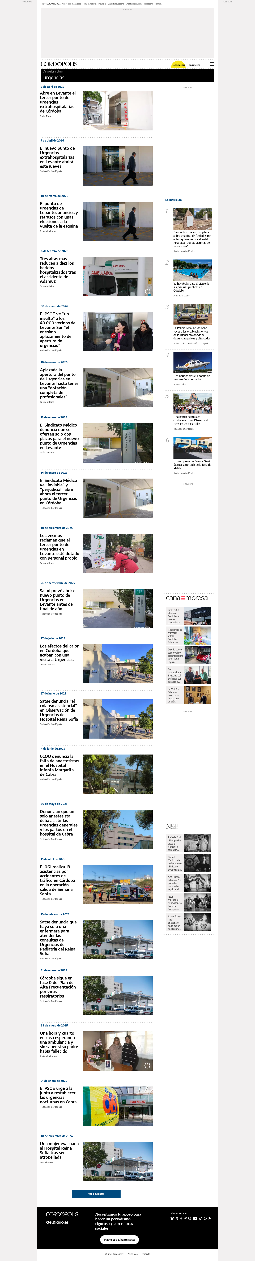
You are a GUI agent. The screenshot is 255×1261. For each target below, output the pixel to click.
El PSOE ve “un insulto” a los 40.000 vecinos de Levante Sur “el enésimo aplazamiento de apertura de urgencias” (57, 329)
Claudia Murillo (47, 664)
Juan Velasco (46, 1162)
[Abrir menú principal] (212, 64)
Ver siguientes (96, 1193)
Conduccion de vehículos (71, 4)
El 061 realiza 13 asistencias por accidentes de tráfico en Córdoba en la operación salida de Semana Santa (57, 880)
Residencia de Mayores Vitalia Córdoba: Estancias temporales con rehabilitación (175, 636)
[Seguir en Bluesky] (172, 1218)
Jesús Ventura (47, 452)
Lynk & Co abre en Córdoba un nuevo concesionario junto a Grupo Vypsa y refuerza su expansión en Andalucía (175, 616)
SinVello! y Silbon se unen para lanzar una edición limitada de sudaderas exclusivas (173, 695)
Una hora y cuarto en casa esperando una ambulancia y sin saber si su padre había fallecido (59, 1042)
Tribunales (102, 4)
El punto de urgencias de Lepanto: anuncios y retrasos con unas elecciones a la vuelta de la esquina (59, 214)
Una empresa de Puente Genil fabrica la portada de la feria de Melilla (192, 464)
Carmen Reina (47, 286)
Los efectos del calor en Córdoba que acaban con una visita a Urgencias (59, 652)
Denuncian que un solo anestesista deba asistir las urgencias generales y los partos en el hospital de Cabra (59, 822)
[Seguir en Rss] (210, 1218)
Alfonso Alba (179, 343)
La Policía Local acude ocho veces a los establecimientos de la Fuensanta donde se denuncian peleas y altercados (192, 333)
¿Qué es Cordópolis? (114, 1254)
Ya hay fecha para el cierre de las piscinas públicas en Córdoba (191, 287)
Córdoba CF (148, 4)
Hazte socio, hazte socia (119, 1239)
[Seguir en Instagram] (189, 1218)
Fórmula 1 (159, 4)
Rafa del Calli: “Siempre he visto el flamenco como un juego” (175, 843)
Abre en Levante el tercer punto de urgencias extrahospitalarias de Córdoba (58, 101)
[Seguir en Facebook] (181, 1218)
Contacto (146, 1254)
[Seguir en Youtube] (195, 1218)
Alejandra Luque (48, 231)
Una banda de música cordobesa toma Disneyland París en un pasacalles (190, 420)
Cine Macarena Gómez (134, 4)
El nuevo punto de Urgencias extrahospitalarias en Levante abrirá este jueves (57, 157)
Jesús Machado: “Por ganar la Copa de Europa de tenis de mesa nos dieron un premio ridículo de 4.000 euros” (175, 903)
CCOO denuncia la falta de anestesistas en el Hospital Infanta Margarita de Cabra (59, 765)
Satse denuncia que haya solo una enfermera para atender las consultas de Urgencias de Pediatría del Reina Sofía (58, 937)
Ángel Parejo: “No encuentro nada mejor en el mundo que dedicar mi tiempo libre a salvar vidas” (175, 923)
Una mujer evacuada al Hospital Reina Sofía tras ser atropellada (59, 1150)
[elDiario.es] (65, 1222)
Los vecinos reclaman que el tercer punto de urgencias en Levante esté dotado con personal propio (59, 546)
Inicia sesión (194, 65)
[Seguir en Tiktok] (200, 1218)
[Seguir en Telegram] (185, 1218)
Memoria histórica (89, 4)
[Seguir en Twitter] (176, 1218)
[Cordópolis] (65, 1214)
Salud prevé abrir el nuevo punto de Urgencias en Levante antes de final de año (58, 599)
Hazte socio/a (178, 65)
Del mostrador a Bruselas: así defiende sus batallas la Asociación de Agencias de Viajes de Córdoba (174, 675)
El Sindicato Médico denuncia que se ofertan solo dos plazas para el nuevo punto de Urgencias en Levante (59, 436)
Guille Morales (47, 116)
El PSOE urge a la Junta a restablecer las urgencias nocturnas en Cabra (58, 1094)
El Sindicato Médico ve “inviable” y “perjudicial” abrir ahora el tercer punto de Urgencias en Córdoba (58, 491)
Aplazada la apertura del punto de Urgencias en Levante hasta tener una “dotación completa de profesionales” (59, 383)
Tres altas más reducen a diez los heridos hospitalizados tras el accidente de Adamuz (58, 270)
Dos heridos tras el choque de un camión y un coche (191, 377)
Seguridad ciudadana (116, 4)
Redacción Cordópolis (51, 171)
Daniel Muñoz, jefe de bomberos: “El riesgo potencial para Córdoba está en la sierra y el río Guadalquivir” (175, 863)
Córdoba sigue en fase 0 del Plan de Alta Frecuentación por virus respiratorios (58, 986)
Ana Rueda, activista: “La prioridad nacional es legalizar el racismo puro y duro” (175, 883)
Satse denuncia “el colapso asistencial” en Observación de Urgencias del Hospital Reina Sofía (59, 710)
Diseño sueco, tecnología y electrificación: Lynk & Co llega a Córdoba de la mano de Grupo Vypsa (175, 656)
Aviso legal (133, 1254)
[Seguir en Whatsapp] (205, 1218)
